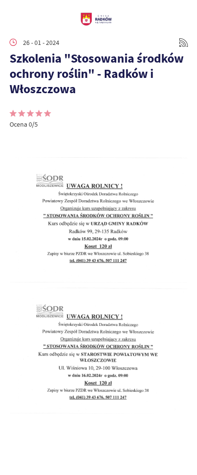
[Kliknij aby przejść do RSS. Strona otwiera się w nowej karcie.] (183, 42)
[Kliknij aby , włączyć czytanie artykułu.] (17, 143)
